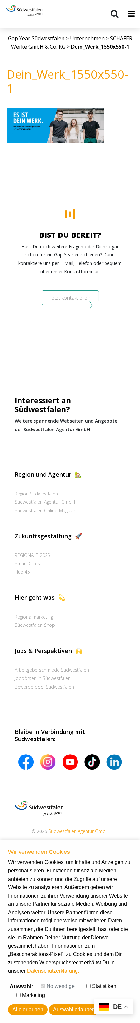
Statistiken (104, 986)
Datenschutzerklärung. (53, 971)
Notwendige (61, 986)
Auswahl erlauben (74, 1009)
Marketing (33, 995)
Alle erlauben (27, 1009)
